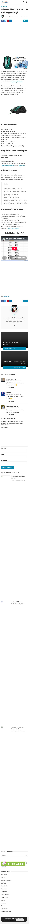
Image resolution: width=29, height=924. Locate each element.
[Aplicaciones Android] (26, 863)
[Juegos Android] (13, 863)
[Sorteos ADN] (5, 866)
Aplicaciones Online (6, 880)
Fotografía (4, 889)
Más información (11, 920)
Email (3, 454)
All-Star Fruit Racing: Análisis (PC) (17, 728)
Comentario (4, 427)
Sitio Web (4, 460)
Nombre (4, 448)
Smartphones (4, 897)
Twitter (3, 906)
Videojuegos (4, 908)
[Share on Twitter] (5, 21)
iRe (7, 16)
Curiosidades (4, 886)
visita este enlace (13, 228)
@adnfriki (22, 165)
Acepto (20, 920)
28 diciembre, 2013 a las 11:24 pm (14, 394)
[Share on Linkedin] (10, 21)
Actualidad (4, 6)
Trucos (3, 900)
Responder (11, 387)
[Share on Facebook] (2, 21)
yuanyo (8, 392)
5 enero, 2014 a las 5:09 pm (12, 407)
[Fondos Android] (1, 866)
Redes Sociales (5, 894)
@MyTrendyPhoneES (8, 165)
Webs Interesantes (6, 911)
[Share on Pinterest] (8, 21)
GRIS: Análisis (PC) (16, 601)
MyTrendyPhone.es (17, 82)
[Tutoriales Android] (3, 866)
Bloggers (3, 883)
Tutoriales (3, 903)
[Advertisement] (14, 39)
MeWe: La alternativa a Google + (18, 477)
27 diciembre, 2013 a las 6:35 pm (14, 380)
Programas (4, 891)
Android (3, 877)
